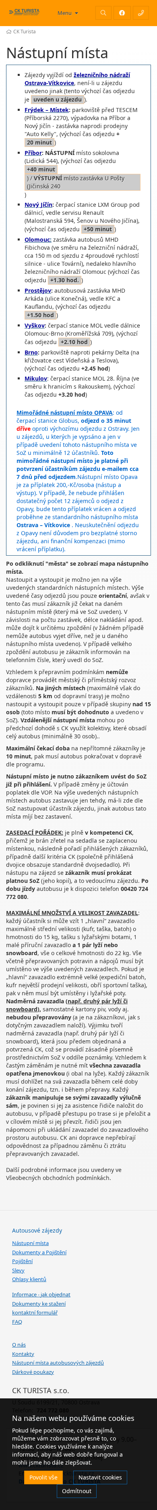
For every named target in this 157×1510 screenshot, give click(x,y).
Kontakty (23, 1353)
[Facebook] (122, 13)
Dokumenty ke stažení (39, 1303)
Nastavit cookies (100, 1477)
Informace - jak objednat (41, 1294)
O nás (19, 1344)
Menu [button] (65, 12)
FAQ (17, 1321)
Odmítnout (76, 1491)
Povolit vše (43, 1477)
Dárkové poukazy (33, 1372)
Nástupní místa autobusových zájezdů (58, 1362)
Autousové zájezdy (37, 1230)
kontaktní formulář (35, 1312)
